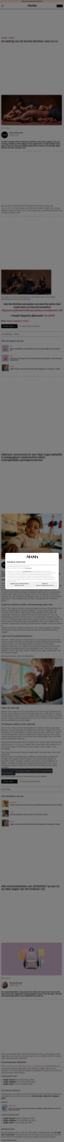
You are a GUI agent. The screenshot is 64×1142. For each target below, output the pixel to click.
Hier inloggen (28, 568)
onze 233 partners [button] (27, 571)
